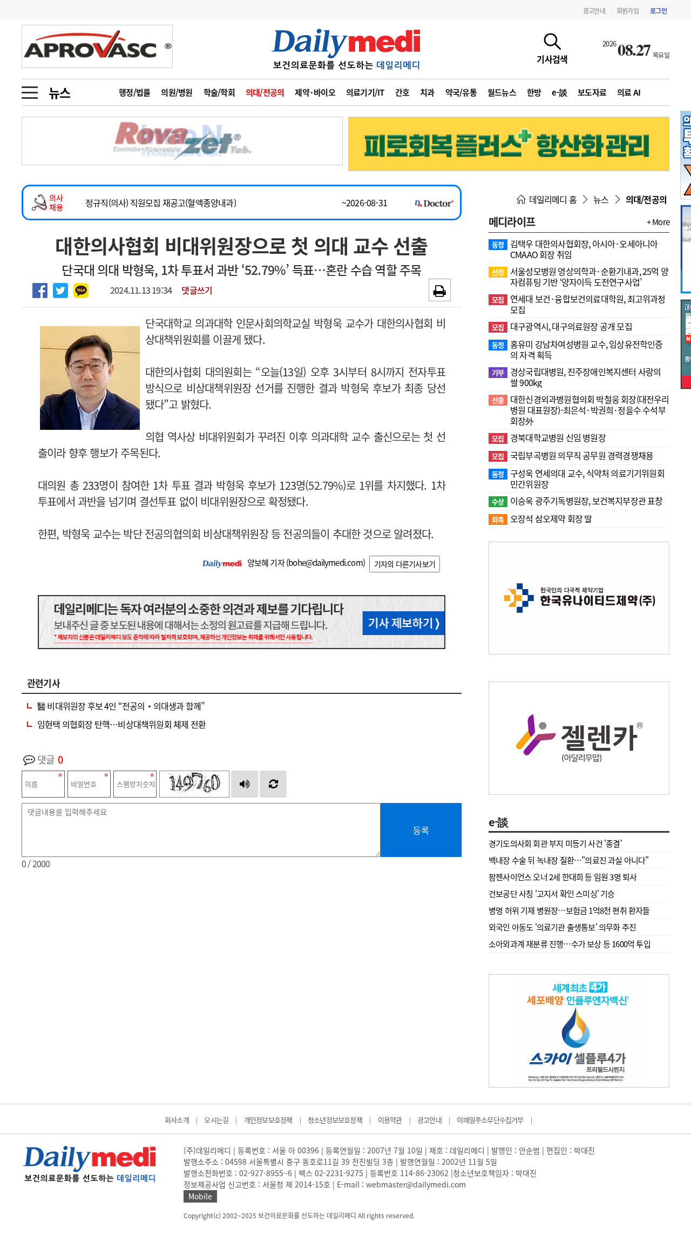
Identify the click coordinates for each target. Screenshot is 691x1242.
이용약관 (390, 1120)
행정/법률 (134, 92)
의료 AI (628, 92)
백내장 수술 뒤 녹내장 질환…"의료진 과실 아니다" (569, 860)
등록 (421, 830)
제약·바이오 (315, 92)
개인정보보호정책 (268, 1120)
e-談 (559, 92)
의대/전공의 (265, 92)
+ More (658, 222)
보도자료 (592, 92)
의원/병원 (176, 92)
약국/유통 (461, 92)
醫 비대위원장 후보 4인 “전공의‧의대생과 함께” (121, 705)
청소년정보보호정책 (335, 1120)
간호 (402, 92)
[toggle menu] (30, 89)
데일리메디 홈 (552, 199)
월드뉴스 (501, 92)
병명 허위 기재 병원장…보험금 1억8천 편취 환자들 (569, 910)
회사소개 (177, 1120)
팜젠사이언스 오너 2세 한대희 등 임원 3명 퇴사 (562, 877)
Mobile (200, 1196)
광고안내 (594, 11)
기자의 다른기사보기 (404, 563)
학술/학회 (219, 92)
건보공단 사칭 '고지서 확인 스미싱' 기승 (552, 894)
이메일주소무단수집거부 (490, 1120)
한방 (534, 92)
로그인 (658, 11)
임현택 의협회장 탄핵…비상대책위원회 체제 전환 (121, 724)
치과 (427, 92)
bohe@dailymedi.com (325, 563)
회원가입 (628, 11)
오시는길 (216, 1120)
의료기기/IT (365, 92)
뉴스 (59, 92)
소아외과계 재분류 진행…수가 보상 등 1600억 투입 (570, 944)
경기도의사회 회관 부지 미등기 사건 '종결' (555, 843)
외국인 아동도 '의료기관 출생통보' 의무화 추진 (562, 927)
